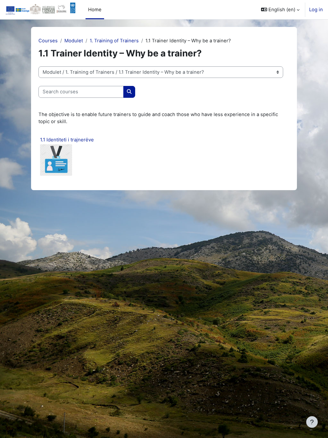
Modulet (73, 41)
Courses (48, 41)
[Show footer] (312, 422)
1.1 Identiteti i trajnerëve (67, 140)
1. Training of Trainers (114, 41)
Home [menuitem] (95, 10)
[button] (280, 9)
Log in (316, 10)
